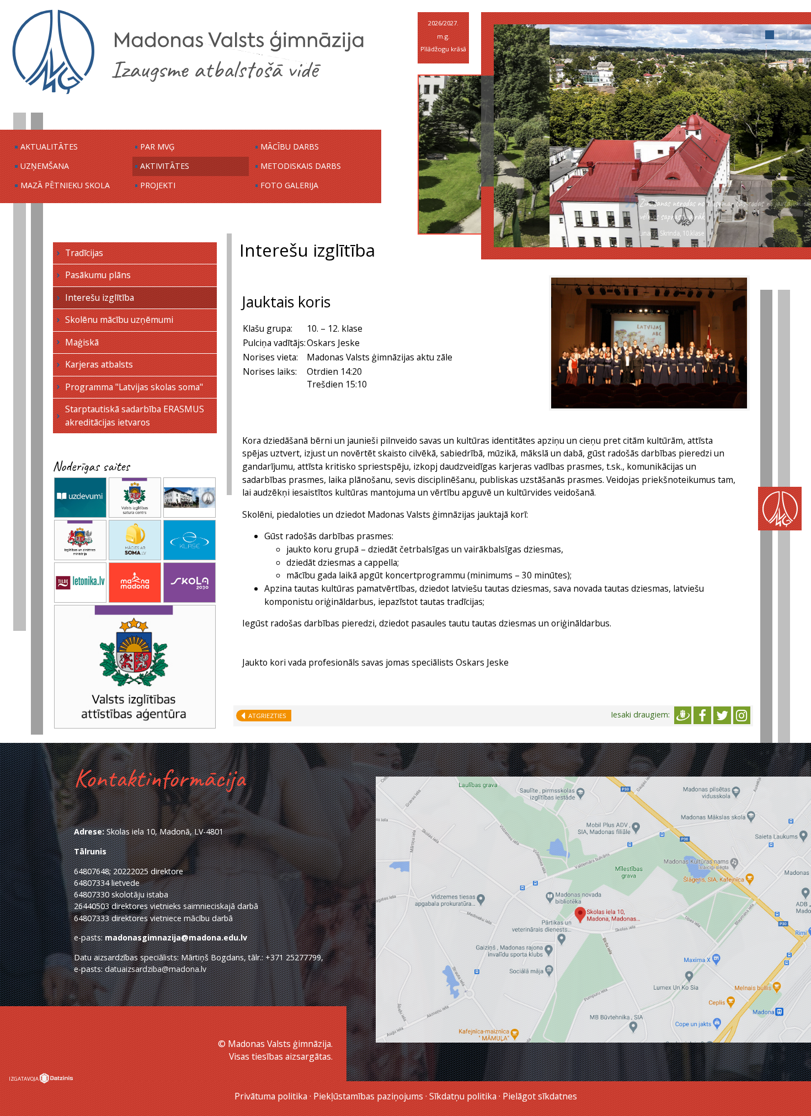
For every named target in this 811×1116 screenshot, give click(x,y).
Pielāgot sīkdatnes (540, 1096)
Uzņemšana (44, 166)
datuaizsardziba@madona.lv (155, 969)
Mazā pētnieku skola (65, 185)
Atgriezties (265, 715)
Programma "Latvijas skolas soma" (134, 387)
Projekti (157, 185)
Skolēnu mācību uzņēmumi (119, 319)
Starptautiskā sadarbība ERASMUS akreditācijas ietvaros (134, 415)
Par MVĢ (157, 146)
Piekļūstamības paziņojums (368, 1096)
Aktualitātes (49, 146)
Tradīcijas (84, 253)
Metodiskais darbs (300, 166)
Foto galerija (289, 185)
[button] (757, 34)
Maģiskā (82, 342)
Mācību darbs (289, 146)
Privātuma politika (270, 1096)
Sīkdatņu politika (463, 1096)
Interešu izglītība (99, 297)
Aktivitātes (164, 166)
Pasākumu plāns (98, 275)
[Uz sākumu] (187, 93)
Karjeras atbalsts (99, 364)
